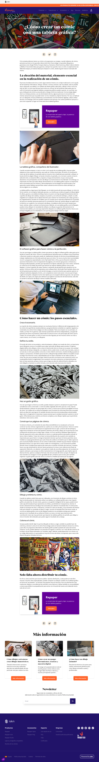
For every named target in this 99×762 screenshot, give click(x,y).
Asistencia (85, 10)
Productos (41, 10)
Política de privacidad (20, 756)
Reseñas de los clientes (11, 744)
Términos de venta (40, 756)
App (72, 10)
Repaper (7, 731)
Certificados (44, 741)
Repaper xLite (9, 734)
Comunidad (59, 731)
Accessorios (63, 10)
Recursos (77, 10)
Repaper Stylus (31, 731)
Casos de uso (52, 10)
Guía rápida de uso (46, 731)
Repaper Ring (31, 734)
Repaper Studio (9, 738)
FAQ (42, 734)
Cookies (30, 756)
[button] (3, 759)
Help (42, 738)
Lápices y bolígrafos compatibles (14, 741)
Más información (18, 678)
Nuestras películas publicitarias (64, 734)
